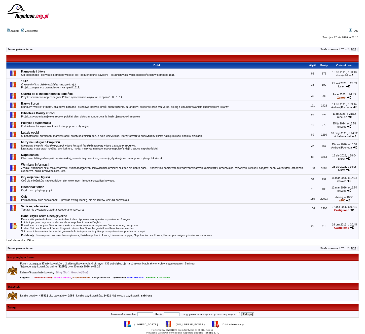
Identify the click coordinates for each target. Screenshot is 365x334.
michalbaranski (342, 136)
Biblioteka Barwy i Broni (38, 113)
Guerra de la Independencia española (47, 94)
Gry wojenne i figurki (35, 177)
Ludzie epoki (30, 132)
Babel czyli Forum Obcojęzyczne (44, 216)
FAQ (355, 30)
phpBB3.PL (212, 332)
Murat (341, 158)
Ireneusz (341, 116)
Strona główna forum (20, 49)
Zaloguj (14, 30)
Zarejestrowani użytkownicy (109, 277)
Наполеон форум (121, 235)
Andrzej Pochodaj (341, 107)
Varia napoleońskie (34, 206)
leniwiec (341, 126)
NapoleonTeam (81, 277)
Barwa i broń (30, 103)
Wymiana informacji (35, 164)
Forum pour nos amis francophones (57, 235)
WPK (342, 200)
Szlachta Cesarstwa (158, 277)
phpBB (170, 330)
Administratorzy (43, 277)
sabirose (146, 295)
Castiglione (341, 210)
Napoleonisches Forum (148, 235)
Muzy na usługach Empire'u (40, 142)
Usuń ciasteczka (15, 240)
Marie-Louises (62, 277)
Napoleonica (30, 155)
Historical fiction (32, 187)
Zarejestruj (31, 30)
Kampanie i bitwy (33, 71)
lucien (341, 86)
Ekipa (30, 240)
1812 (24, 81)
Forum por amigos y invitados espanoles (187, 235)
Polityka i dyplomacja (36, 123)
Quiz (24, 196)
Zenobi (341, 97)
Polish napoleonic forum (94, 235)
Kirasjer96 (342, 75)
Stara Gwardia (136, 277)
